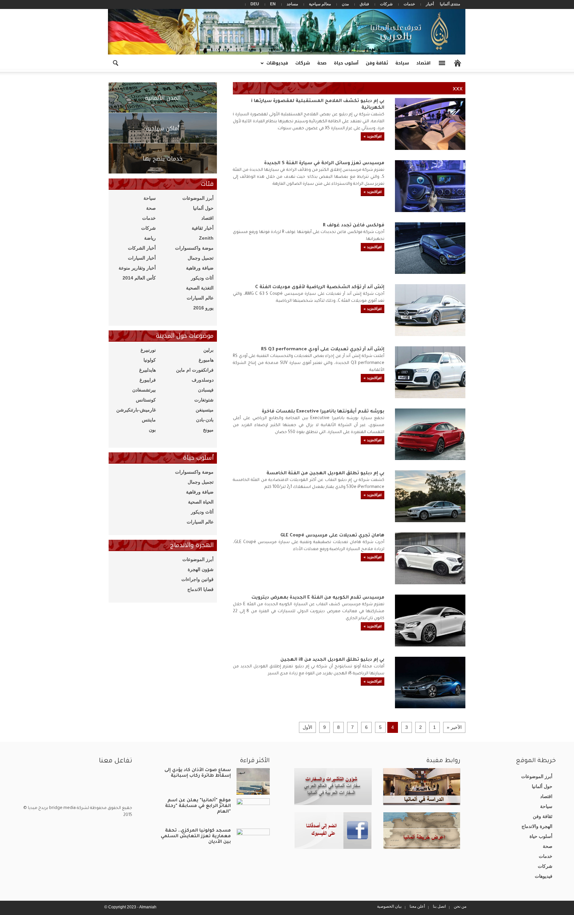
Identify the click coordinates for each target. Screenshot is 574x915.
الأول (307, 727)
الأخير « (454, 727)
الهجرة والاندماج (537, 826)
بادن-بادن (205, 419)
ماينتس (149, 419)
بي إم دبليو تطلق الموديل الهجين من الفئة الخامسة (325, 473)
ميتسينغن (205, 409)
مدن (345, 4)
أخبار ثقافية (203, 228)
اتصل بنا (439, 906)
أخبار (430, 4)
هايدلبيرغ (147, 370)
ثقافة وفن (377, 63)
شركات (386, 4)
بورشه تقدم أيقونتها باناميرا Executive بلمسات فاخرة (323, 411)
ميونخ (208, 429)
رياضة (150, 238)
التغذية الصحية (200, 287)
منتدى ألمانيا (450, 4)
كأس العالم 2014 (139, 278)
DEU (254, 4)
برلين (208, 350)
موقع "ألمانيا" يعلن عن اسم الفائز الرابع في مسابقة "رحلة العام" (198, 806)
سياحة (402, 63)
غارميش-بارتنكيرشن (136, 409)
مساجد (292, 4)
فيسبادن (206, 390)
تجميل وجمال (201, 258)
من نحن (460, 906)
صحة (322, 63)
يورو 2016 (203, 307)
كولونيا (150, 360)
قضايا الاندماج (200, 589)
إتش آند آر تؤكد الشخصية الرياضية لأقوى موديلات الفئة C (319, 287)
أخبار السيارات (142, 258)
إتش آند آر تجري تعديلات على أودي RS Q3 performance (322, 349)
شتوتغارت (204, 399)
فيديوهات (279, 65)
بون (152, 429)
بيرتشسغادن (144, 390)
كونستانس (146, 399)
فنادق (364, 4)
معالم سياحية (320, 4)
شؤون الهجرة (201, 569)
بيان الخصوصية (389, 906)
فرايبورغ (148, 380)
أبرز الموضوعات (198, 198)
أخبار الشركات (142, 248)
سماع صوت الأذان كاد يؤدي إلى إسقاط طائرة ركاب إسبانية (197, 773)
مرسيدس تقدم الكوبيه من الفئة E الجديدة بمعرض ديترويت (317, 598)
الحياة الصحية (201, 502)
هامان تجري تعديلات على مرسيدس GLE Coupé (332, 535)
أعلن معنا (417, 906)
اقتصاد (423, 63)
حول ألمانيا (203, 208)
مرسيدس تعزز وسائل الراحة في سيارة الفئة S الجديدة (324, 163)
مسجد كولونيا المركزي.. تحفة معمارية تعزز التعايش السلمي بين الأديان (196, 836)
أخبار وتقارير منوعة (137, 268)
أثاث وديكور (202, 278)
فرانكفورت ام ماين (195, 370)
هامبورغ (206, 360)
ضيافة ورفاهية (200, 268)
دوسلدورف (203, 380)
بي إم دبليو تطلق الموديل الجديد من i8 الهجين (332, 660)
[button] (115, 62)
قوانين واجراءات (197, 579)
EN (273, 4)
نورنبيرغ (148, 350)
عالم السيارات (200, 297)
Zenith (206, 238)
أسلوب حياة (346, 63)
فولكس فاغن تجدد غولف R (353, 225)
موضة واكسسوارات (194, 248)
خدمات (409, 4)
